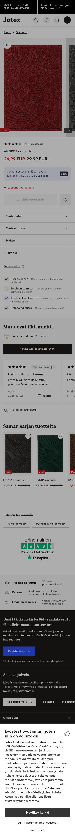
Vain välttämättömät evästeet (38, 822)
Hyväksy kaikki (37, 812)
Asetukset (37, 830)
